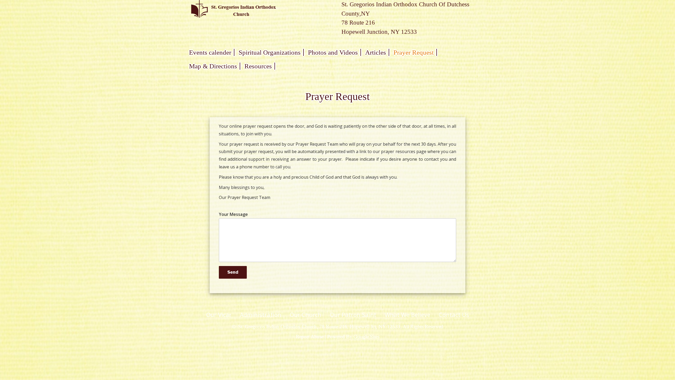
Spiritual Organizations (270, 52)
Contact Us (454, 315)
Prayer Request (413, 52)
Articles (375, 52)
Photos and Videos (333, 52)
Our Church (305, 315)
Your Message (233, 214)
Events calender (210, 52)
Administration (260, 315)
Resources (258, 66)
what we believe (407, 315)
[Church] (233, 8)
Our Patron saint (353, 315)
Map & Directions (213, 66)
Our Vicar (219, 315)
